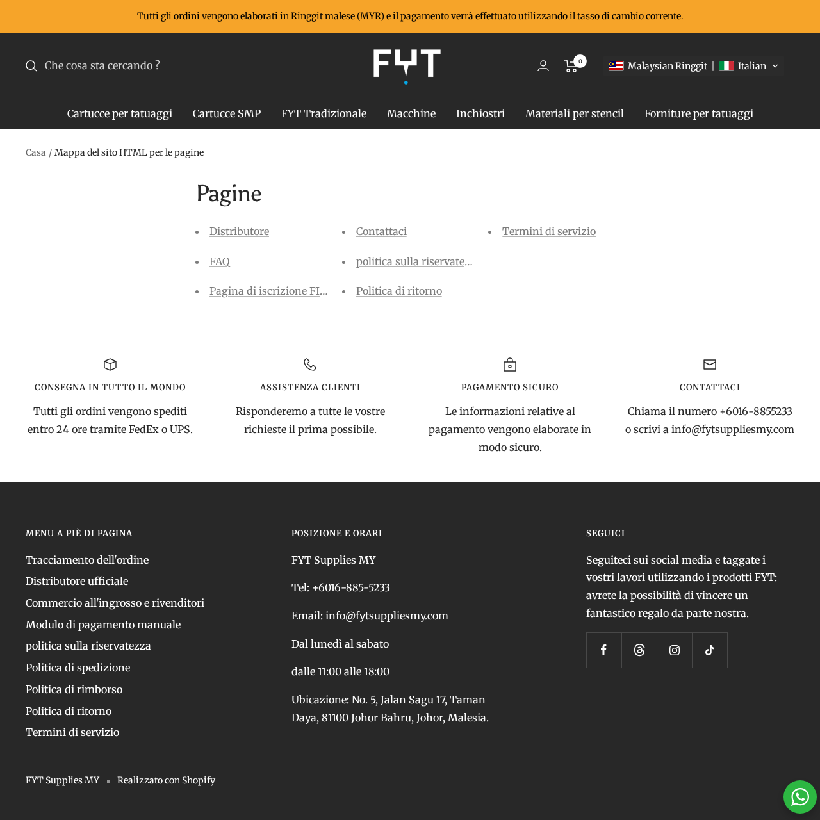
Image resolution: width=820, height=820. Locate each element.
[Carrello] (571, 66)
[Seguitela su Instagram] (674, 650)
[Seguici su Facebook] (603, 650)
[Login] (543, 65)
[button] (693, 66)
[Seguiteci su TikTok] (709, 650)
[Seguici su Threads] (639, 650)
